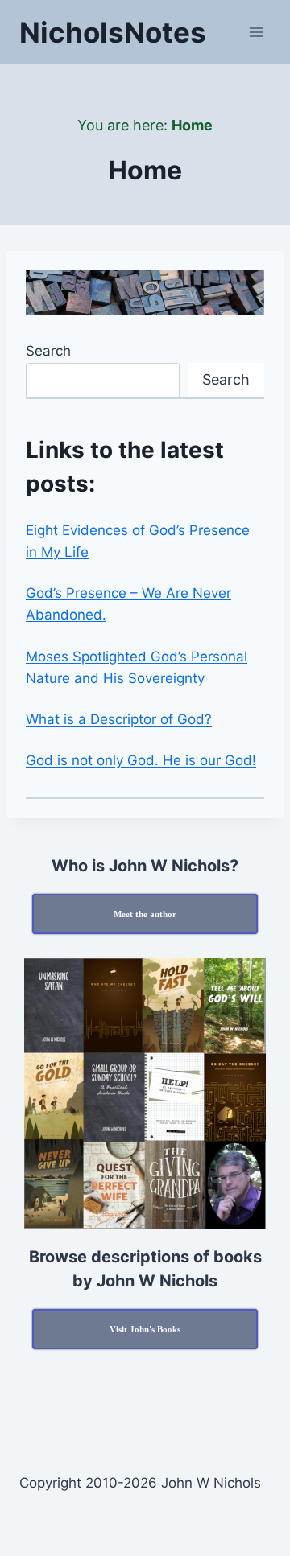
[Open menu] (256, 31)
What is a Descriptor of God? (119, 719)
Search (48, 351)
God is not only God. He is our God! (141, 760)
